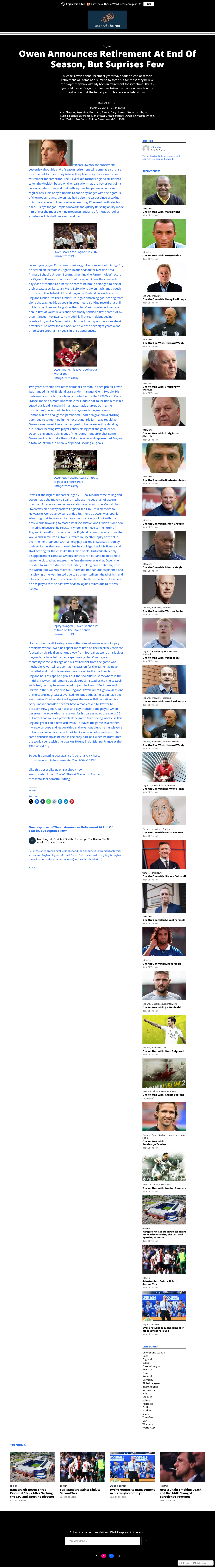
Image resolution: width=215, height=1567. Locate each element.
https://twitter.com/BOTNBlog (49, 779)
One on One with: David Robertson (164, 701)
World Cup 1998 (115, 119)
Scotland (146, 654)
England (107, 46)
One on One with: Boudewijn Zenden (154, 1143)
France (105, 112)
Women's (147, 1424)
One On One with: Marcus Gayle (162, 567)
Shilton (93, 119)
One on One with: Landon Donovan (164, 1188)
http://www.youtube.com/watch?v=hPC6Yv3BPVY (62, 760)
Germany (147, 1379)
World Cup (148, 1427)
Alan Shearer (67, 112)
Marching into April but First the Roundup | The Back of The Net (74, 839)
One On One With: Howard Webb (163, 343)
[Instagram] (103, 1556)
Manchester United (102, 115)
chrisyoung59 (148, 1098)
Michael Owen (123, 115)
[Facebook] (111, 1556)
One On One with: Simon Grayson (163, 523)
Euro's (145, 1362)
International (158, 785)
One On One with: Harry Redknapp (164, 299)
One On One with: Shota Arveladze (164, 480)
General (147, 1376)
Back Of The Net (107, 103)
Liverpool (84, 115)
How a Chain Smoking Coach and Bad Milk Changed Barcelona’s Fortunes (181, 1493)
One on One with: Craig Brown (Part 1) (161, 435)
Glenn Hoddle (135, 112)
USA (165, 1047)
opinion (146, 1228)
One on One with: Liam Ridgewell (163, 1051)
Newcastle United (143, 115)
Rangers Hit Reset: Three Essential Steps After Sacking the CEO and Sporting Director (164, 1234)
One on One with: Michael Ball (161, 657)
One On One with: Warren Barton (163, 611)
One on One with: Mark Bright (161, 211)
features (146, 872)
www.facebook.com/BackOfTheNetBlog (55, 774)
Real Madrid (67, 119)
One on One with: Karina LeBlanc (163, 1094)
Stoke (101, 119)
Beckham (94, 112)
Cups (145, 1356)
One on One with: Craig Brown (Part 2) (161, 388)
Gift (149, 4)
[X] (119, 1556)
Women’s (171, 1091)
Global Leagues (159, 651)
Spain (145, 1137)
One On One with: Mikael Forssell (163, 919)
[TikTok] (95, 1556)
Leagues (147, 1397)
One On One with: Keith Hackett (162, 832)
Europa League (151, 1366)
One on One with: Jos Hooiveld (161, 1007)
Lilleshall (72, 115)
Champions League (153, 1352)
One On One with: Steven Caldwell (164, 876)
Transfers (147, 1417)
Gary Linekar (118, 112)
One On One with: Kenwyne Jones (163, 788)
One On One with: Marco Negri (161, 963)
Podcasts (167, 607)
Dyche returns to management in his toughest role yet (163, 1329)
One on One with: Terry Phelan (161, 255)
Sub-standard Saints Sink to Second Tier (159, 1283)
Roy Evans (81, 119)
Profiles (175, 741)
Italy (145, 1393)
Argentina (82, 112)
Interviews (147, 208)
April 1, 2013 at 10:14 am (51, 842)
